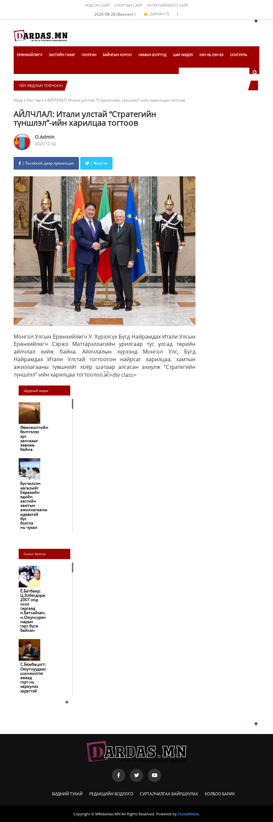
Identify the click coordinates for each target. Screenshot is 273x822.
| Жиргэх (98, 163)
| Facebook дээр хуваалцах (47, 163)
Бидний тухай (67, 794)
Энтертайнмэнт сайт (167, 5)
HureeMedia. (189, 813)
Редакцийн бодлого (111, 794)
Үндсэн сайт (97, 5)
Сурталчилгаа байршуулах (169, 794)
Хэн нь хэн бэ (211, 54)
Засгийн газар (62, 54)
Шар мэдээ (183, 54)
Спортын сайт (128, 5)
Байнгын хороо (117, 54)
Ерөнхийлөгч (29, 54)
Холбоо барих (220, 794)
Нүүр (18, 100)
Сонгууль (238, 54)
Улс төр (34, 100)
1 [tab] (256, 21)
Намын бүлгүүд (152, 54)
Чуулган (89, 54)
